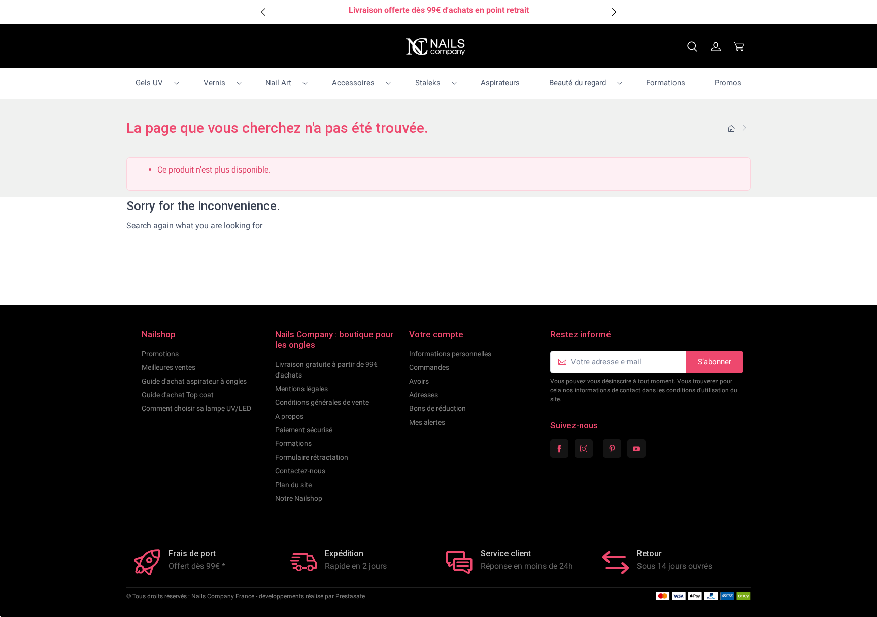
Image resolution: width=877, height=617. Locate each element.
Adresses (423, 395)
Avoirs (419, 381)
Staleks (428, 82)
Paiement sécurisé (303, 430)
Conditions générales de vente (322, 402)
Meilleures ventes (168, 367)
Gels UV (149, 82)
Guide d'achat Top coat (178, 395)
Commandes (429, 367)
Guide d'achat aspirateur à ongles (194, 381)
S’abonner (714, 361)
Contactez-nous (300, 471)
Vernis (214, 82)
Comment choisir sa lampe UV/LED (196, 408)
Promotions (160, 354)
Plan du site (293, 485)
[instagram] (584, 448)
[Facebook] (559, 448)
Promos (728, 82)
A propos (289, 416)
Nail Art (278, 82)
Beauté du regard (577, 82)
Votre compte (436, 334)
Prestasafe (350, 596)
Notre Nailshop (298, 498)
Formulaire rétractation (311, 457)
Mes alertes (427, 422)
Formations (665, 82)
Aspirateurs (500, 82)
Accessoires (353, 82)
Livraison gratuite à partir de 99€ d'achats (326, 369)
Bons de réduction (437, 408)
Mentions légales (301, 389)
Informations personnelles (450, 354)
